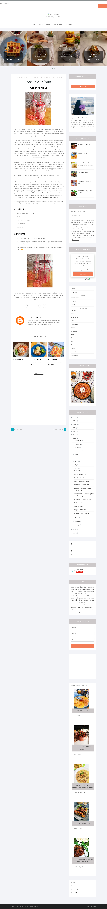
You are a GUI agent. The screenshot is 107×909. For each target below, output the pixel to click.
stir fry (85, 609)
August (76, 454)
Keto (79, 593)
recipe (41, 77)
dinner (73, 603)
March (76, 518)
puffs (90, 605)
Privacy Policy (75, 889)
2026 (74, 417)
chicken (78, 600)
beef (76, 598)
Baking (73, 327)
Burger (72, 589)
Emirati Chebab (82, 153)
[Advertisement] (81, 665)
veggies (80, 612)
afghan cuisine (90, 596)
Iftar (75, 591)
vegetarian (74, 612)
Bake (72, 587)
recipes (46, 77)
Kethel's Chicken (83, 172)
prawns (79, 605)
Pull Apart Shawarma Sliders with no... (55, 362)
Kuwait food (84, 593)
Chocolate (82, 589)
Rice (72, 320)
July (75, 458)
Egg (89, 589)
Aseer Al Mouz (78, 506)
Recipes (48, 24)
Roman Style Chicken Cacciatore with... (38, 362)
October (76, 447)
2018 (74, 533)
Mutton (73, 596)
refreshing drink (88, 607)
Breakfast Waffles (13, 59)
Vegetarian (74, 317)
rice (93, 607)
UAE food (84, 596)
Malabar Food (75, 324)
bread (84, 598)
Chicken (73, 310)
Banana (18, 77)
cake (72, 600)
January (76, 525)
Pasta (72, 341)
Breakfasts (74, 331)
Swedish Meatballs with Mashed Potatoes (40, 56)
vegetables (91, 609)
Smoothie (59, 77)
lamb (93, 603)
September (77, 451)
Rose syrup (52, 77)
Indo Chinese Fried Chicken (82, 499)
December (77, 440)
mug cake (67, 54)
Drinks (73, 338)
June (75, 461)
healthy (81, 603)
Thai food (78, 596)
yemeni (85, 612)
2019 (74, 529)
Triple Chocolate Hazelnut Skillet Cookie (82, 371)
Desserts (73, 301)
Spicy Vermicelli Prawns (81, 481)
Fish (72, 345)
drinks (23, 77)
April (75, 468)
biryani (79, 598)
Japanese (86, 591)
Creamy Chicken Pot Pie (81, 474)
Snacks (73, 304)
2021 (74, 434)
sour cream (93, 54)
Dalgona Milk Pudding (80, 510)
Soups (73, 348)
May (75, 465)
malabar (73, 605)
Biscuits (77, 587)
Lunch (89, 593)
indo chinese (87, 603)
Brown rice (91, 587)
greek (77, 603)
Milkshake (29, 77)
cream (86, 600)
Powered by (78, 279)
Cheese (77, 589)
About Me (40, 24)
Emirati (92, 589)
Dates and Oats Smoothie (51, 197)
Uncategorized (58, 24)
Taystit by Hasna (34, 317)
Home (33, 24)
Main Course (75, 298)
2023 (74, 428)
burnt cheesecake (90, 598)
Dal (87, 589)
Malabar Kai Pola (79, 478)
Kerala (75, 593)
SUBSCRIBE (82, 274)
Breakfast (83, 587)
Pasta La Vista (78, 503)
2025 (74, 421)
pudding (85, 605)
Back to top (91, 906)
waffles (13, 56)
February (77, 521)
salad (72, 609)
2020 (74, 438)
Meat (72, 314)
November (77, 444)
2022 (74, 431)
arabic (72, 598)
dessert (91, 600)
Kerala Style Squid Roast (85, 144)
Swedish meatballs (40, 51)
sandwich (78, 609)
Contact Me (69, 24)
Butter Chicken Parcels (81, 471)
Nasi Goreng (18, 360)
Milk (93, 593)
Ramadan (35, 77)
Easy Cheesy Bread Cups (81, 484)
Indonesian (80, 591)
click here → (75, 240)
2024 (74, 424)
